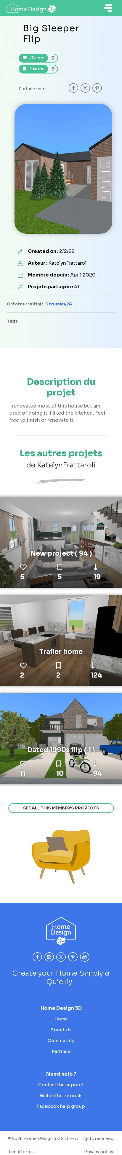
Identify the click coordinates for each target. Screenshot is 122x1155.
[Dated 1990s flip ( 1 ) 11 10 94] (61, 738)
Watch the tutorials (61, 1095)
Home (61, 1019)
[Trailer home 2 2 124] (61, 640)
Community (61, 1040)
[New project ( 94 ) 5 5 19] (61, 541)
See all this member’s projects (61, 808)
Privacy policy (98, 1151)
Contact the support (61, 1084)
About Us (61, 1029)
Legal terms (21, 1151)
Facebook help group (61, 1106)
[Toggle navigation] (108, 8)
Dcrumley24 (58, 304)
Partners (61, 1051)
